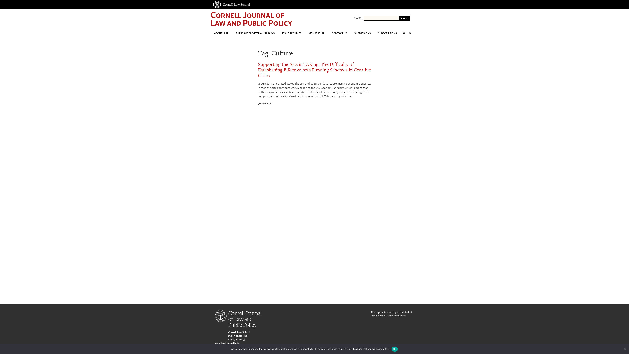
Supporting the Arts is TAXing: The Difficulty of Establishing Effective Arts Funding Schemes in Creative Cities (314, 70)
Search (358, 18)
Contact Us (339, 33)
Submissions (362, 33)
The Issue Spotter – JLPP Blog (255, 33)
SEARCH (404, 18)
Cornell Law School (239, 332)
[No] (625, 349)
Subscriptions (387, 33)
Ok (394, 349)
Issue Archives (291, 33)
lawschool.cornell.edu (227, 343)
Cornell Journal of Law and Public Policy (251, 18)
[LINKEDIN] (403, 34)
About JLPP (221, 33)
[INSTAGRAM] (410, 34)
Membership (316, 33)
